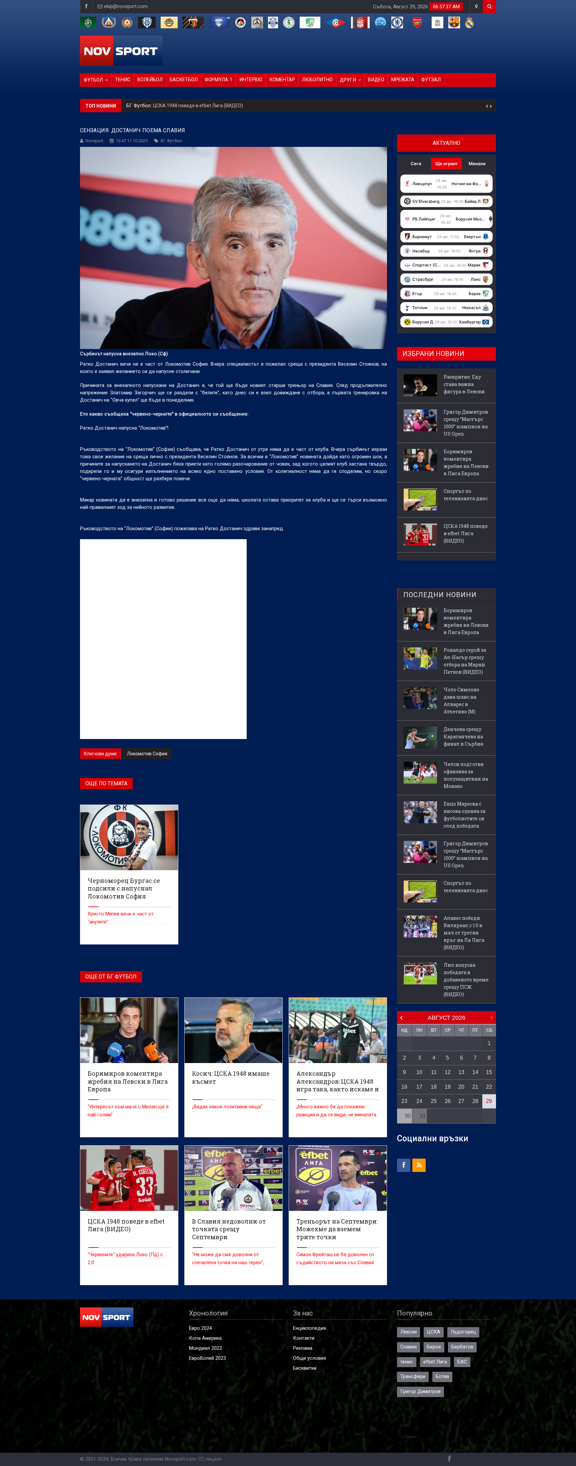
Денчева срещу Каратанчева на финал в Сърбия (463, 736)
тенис (406, 1362)
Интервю (250, 80)
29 (489, 1101)
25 (434, 1101)
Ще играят (446, 163)
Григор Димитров (420, 1391)
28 (475, 1101)
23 (404, 1101)
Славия (408, 1347)
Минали (477, 163)
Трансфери (412, 1376)
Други (348, 80)
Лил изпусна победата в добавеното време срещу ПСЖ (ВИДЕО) (466, 979)
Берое (434, 1347)
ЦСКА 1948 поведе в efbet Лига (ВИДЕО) (466, 533)
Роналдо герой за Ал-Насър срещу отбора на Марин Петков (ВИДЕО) (465, 661)
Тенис (122, 80)
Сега (416, 163)
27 (461, 1101)
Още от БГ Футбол (111, 976)
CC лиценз (210, 1459)
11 (434, 1072)
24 (419, 1101)
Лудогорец (463, 1332)
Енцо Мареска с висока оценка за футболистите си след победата (464, 815)
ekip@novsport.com (126, 6)
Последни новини (440, 595)
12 (448, 1072)
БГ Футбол (171, 140)
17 (419, 1087)
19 (448, 1087)
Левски (408, 1332)
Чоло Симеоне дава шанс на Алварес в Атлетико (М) (461, 700)
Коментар (282, 80)
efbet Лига (435, 1362)
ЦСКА (433, 1332)
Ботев (442, 1376)
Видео (376, 80)
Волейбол (150, 80)
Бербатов (462, 1347)
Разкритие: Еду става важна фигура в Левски (224, 105)
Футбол (93, 80)
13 (461, 1072)
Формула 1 (218, 80)
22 (489, 1087)
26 (448, 1101)
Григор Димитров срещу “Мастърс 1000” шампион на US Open (466, 423)
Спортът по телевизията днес (466, 495)
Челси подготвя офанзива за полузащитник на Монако (466, 775)
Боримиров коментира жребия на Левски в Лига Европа (466, 462)
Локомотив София (147, 753)
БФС (462, 1362)
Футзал (431, 80)
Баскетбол (184, 80)
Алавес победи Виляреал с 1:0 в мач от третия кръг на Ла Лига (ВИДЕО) (464, 932)
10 (419, 1072)
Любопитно (317, 80)
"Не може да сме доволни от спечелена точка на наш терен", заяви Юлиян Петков (228, 1263)
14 (475, 1072)
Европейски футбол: (150, 106)
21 (475, 1087)
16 (404, 1087)
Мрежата (402, 80)
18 (434, 1087)
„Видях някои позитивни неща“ (227, 1107)
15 (489, 1072)
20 (461, 1087)
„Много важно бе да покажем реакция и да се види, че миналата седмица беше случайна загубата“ (336, 1115)
